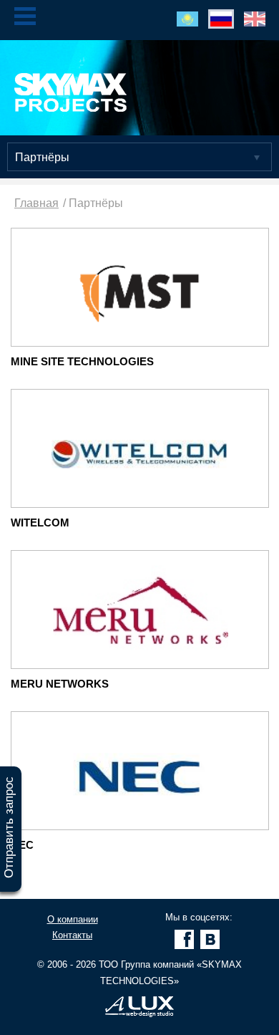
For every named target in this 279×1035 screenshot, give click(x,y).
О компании (72, 919)
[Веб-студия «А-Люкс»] (139, 1014)
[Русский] (221, 19)
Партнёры (42, 157)
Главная (36, 203)
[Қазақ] (187, 19)
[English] (255, 19)
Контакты (72, 935)
